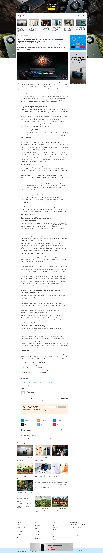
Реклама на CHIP (73, 85)
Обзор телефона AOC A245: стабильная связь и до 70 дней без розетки (57, 29)
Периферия (19, 530)
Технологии (66, 15)
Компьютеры (37, 531)
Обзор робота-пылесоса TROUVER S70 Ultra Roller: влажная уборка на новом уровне (22, 29)
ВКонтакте (59, 420)
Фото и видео (19, 531)
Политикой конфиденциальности (59, 411)
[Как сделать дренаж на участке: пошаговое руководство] (60, 501)
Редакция (54, 539)
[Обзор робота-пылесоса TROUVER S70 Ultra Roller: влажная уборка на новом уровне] (25, 450)
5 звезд (64, 44)
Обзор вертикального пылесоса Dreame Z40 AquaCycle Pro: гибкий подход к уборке (68, 29)
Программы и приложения (21, 537)
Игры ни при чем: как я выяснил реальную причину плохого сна (45, 28)
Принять (81, 550)
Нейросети (58, 15)
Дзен (25, 424)
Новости (38, 15)
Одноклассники (44, 420)
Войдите (23, 438)
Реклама (55, 533)
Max (41, 424)
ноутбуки (26, 388)
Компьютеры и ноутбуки (21, 527)
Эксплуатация (37, 525)
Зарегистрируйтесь (32, 438)
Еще (72, 15)
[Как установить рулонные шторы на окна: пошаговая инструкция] (60, 481)
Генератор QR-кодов (56, 537)
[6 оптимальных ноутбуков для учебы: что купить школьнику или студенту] (43, 468)
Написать (65, 429)
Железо (54, 525)
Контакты (84, 85)
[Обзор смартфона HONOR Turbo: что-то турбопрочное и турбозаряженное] (43, 450)
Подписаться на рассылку (76, 527)
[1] (21, 400)
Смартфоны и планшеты (39, 530)
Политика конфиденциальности (58, 542)
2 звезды (59, 44)
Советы (43, 15)
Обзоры (31, 15)
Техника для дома (20, 535)
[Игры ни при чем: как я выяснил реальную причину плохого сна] (60, 450)
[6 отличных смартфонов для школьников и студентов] (60, 468)
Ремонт (36, 526)
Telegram (26, 420)
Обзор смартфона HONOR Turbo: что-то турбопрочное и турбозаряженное (33, 29)
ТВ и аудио (19, 534)
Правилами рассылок (50, 411)
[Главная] (17, 35)
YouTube (58, 424)
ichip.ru (54, 535)
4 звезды (62, 44)
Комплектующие (20, 528)
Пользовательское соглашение (58, 540)
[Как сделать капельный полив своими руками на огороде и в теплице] (43, 501)
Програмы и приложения (39, 537)
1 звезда (58, 44)
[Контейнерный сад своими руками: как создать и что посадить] (25, 485)
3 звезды (61, 44)
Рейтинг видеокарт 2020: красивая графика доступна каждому (37, 382)
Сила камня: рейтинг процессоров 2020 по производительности (37, 385)
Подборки (50, 15)
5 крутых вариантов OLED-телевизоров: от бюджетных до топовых (81, 28)
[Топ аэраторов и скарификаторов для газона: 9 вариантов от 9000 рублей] (25, 468)
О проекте (54, 536)
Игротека (55, 522)
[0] (42, 400)
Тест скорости (56, 531)
